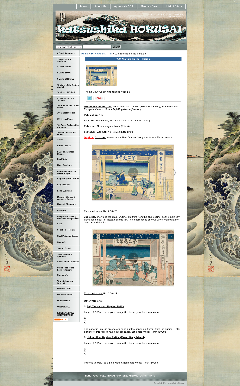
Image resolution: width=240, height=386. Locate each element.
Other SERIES (63, 307)
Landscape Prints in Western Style (66, 172)
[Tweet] (89, 99)
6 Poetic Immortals (65, 53)
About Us (100, 6)
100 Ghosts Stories (66, 113)
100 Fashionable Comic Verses (68, 107)
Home (84, 53)
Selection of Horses (66, 230)
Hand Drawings (64, 165)
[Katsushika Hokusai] (97, 27)
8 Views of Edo (64, 67)
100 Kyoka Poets (65, 119)
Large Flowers (63, 185)
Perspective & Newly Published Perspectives (68, 217)
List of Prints (174, 6)
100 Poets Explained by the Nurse (68, 126)
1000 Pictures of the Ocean (66, 133)
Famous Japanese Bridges (65, 153)
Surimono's (62, 275)
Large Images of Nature (68, 178)
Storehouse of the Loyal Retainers (65, 269)
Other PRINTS (63, 301)
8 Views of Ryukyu (65, 79)
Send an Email (149, 6)
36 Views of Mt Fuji (102, 53)
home (83, 6)
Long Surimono (64, 191)
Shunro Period (64, 248)
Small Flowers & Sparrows (64, 255)
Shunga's (61, 242)
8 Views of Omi (64, 73)
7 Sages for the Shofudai (64, 60)
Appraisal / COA (123, 6)
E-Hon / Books (64, 146)
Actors (60, 139)
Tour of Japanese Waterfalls (65, 282)
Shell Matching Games (67, 236)
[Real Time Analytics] (61, 320)
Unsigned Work (64, 288)
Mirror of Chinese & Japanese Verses (66, 198)
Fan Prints (62, 159)
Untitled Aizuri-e (64, 294)
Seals (59, 224)
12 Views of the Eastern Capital (68, 86)
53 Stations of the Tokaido (65, 99)
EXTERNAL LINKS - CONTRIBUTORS (66, 314)
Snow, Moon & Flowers (68, 262)
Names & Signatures (66, 204)
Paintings (61, 210)
